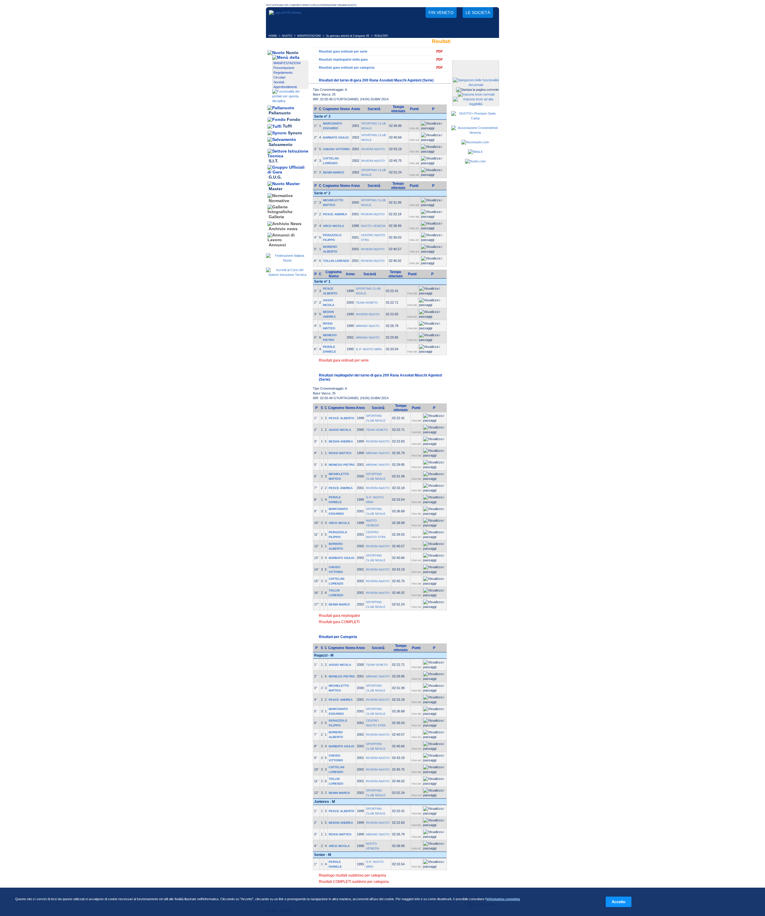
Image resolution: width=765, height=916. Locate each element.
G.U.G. (275, 177)
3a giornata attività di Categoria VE (347, 35)
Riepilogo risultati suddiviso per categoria (352, 875)
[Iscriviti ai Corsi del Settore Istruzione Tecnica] (287, 274)
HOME (273, 35)
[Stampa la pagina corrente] (477, 89)
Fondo (293, 119)
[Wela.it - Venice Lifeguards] (475, 151)
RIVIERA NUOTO (373, 149)
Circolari (279, 77)
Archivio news (283, 228)
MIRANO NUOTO (368, 326)
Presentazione (283, 68)
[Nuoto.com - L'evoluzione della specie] (475, 161)
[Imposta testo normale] (476, 94)
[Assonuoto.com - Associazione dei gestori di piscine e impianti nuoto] (475, 142)
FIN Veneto (441, 12)
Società (278, 82)
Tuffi (287, 126)
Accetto (618, 902)
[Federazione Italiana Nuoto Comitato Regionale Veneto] (285, 12)
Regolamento (283, 72)
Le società (478, 12)
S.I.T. (273, 161)
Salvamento (281, 144)
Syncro (295, 132)
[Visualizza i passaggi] (433, 125)
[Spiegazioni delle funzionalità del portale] (476, 85)
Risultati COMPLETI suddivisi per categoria (354, 882)
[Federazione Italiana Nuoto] (287, 260)
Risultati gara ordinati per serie (343, 51)
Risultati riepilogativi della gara (343, 59)
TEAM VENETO (367, 302)
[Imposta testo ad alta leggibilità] (476, 104)
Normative (279, 200)
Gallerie (276, 217)
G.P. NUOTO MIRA (369, 349)
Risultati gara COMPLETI (339, 622)
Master (275, 189)
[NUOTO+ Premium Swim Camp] (475, 118)
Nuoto (292, 52)
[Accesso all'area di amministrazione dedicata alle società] (475, 65)
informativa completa (503, 899)
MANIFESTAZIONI (309, 35)
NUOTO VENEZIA (373, 226)
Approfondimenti (285, 87)
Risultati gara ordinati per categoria (346, 67)
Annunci (277, 244)
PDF (439, 51)
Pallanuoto (280, 112)
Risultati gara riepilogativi (339, 616)
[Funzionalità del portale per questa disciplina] (290, 101)
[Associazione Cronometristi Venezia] (475, 132)
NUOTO (287, 35)
